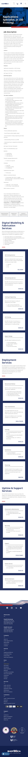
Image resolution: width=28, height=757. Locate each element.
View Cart (6, 700)
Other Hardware (7, 668)
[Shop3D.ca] (5, 4)
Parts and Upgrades (8, 673)
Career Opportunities (8, 640)
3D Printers (6, 665)
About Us (6, 639)
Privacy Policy (7, 655)
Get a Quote (20, 269)
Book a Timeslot (19, 421)
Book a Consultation (8, 691)
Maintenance (6, 690)
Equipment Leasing (8, 688)
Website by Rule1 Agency (17, 753)
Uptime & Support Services (23, 214)
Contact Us (20, 288)
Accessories (6, 675)
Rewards (5, 701)
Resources (6, 719)
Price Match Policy (8, 654)
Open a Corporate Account (9, 703)
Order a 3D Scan (7, 686)
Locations (6, 645)
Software (6, 677)
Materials (6, 670)
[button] (17, 3)
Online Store (6, 663)
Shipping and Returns (8, 652)
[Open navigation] (21, 3)
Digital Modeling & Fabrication (4, 214)
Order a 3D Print (7, 685)
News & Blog (6, 642)
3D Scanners (6, 667)
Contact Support (19, 555)
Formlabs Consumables (9, 672)
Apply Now (20, 477)
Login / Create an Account (9, 698)
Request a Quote (7, 718)
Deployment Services (14, 214)
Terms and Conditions (8, 657)
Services (5, 678)
